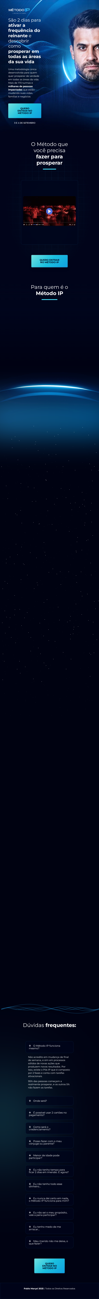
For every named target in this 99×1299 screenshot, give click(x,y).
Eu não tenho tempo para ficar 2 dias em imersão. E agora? (49, 1171)
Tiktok (61, 584)
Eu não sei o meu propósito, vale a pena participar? (48, 1214)
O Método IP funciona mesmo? (44, 1047)
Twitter (62, 588)
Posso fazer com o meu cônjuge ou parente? (45, 1142)
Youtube (72, 584)
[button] (49, 211)
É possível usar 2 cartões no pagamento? (48, 1114)
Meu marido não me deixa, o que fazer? (48, 1242)
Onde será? (40, 1100)
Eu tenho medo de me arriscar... (45, 1228)
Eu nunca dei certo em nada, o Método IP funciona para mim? (49, 1199)
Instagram (73, 581)
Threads (74, 588)
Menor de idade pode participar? (44, 1156)
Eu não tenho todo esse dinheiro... (45, 1185)
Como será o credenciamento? (40, 1128)
